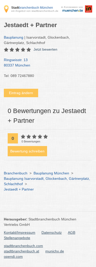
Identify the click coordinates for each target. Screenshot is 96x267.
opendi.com (13, 256)
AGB (71, 232)
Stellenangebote (17, 238)
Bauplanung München (51, 173)
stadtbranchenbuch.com (23, 246)
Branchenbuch (15, 173)
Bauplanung (13, 37)
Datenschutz (51, 232)
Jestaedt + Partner (19, 189)
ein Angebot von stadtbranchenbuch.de (34, 10)
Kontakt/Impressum (19, 232)
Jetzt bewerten (45, 49)
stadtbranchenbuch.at (21, 251)
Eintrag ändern (21, 93)
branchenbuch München (32, 7)
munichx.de (54, 251)
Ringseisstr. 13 (17, 62)
